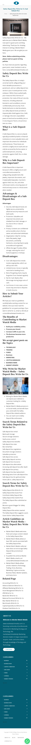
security (15, 212)
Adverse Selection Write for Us (12, 586)
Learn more (9, 649)
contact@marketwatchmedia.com (17, 70)
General (15, 675)
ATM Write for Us (8, 593)
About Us (7, 737)
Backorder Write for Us (10, 596)
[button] (27, 741)
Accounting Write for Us (10, 583)
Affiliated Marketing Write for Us (13, 588)
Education (15, 669)
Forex (15, 672)
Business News (15, 663)
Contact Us (8, 741)
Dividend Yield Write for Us (11, 608)
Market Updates (15, 678)
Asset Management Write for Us (13, 591)
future (15, 121)
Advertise (20, 737)
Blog (13, 737)
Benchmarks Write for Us (11, 603)
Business (15, 660)
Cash (12, 278)
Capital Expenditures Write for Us (13, 606)
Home (5, 13)
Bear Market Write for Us (11, 601)
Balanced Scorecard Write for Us (13, 598)
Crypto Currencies (15, 666)
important (11, 177)
